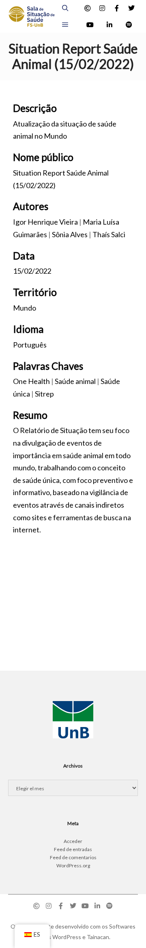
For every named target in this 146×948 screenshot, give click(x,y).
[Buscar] (65, 8)
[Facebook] (117, 8)
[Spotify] (129, 24)
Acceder (73, 841)
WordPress (66, 936)
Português (30, 344)
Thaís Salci (108, 234)
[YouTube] (90, 24)
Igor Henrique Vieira (45, 221)
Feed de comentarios (73, 857)
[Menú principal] (65, 24)
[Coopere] (87, 8)
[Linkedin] (109, 24)
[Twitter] (131, 8)
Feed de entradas (73, 849)
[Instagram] (102, 8)
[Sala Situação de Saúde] (31, 16)
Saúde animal (75, 381)
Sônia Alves (70, 234)
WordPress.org (73, 865)
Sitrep (44, 393)
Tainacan (98, 936)
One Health (31, 381)
